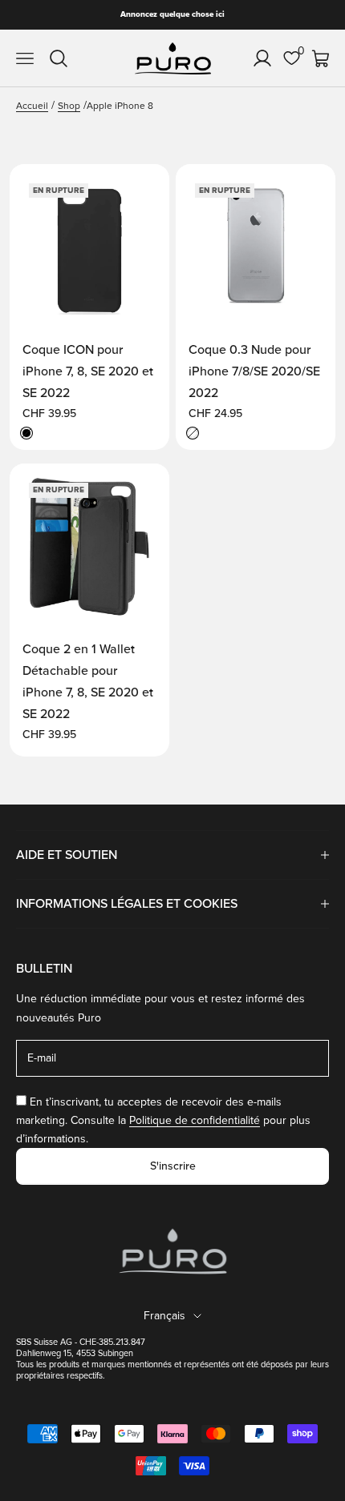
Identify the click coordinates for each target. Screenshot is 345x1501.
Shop (69, 106)
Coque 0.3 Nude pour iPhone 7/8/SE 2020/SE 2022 (254, 371)
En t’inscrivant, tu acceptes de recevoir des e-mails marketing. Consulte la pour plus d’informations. (163, 1120)
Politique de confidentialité (194, 1120)
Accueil (32, 106)
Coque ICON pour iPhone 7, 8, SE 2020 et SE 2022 (87, 371)
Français (164, 1315)
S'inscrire (173, 1166)
